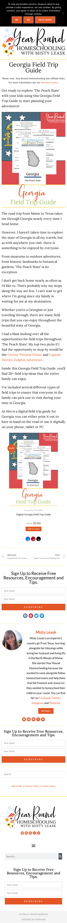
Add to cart (33, 529)
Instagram (38, 703)
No (28, 20)
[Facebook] (24, 719)
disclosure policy (49, 82)
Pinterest (54, 703)
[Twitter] (43, 719)
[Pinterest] (33, 719)
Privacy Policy (32, 786)
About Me (17, 786)
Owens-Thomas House (24, 355)
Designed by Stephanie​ (33, 919)
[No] (63, 13)
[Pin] (33, 540)
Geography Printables (33, 510)
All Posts (46, 710)
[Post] (38, 540)
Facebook (45, 698)
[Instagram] (38, 719)
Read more (45, 20)
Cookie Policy (48, 786)
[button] (25, 616)
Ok (16, 20)
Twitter (56, 698)
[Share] (28, 540)
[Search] (60, 856)
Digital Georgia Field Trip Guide (33, 514)
